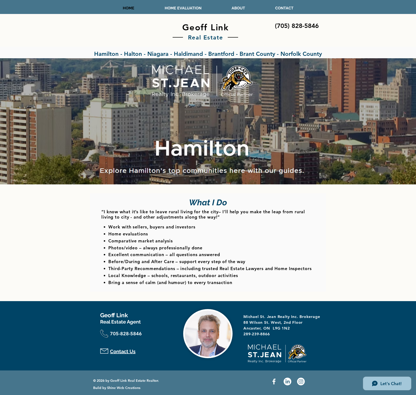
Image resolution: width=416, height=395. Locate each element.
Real (194, 37)
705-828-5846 (126, 334)
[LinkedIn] (287, 381)
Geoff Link (205, 27)
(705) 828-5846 (297, 26)
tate (216, 37)
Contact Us (123, 351)
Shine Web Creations (123, 388)
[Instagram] (301, 381)
